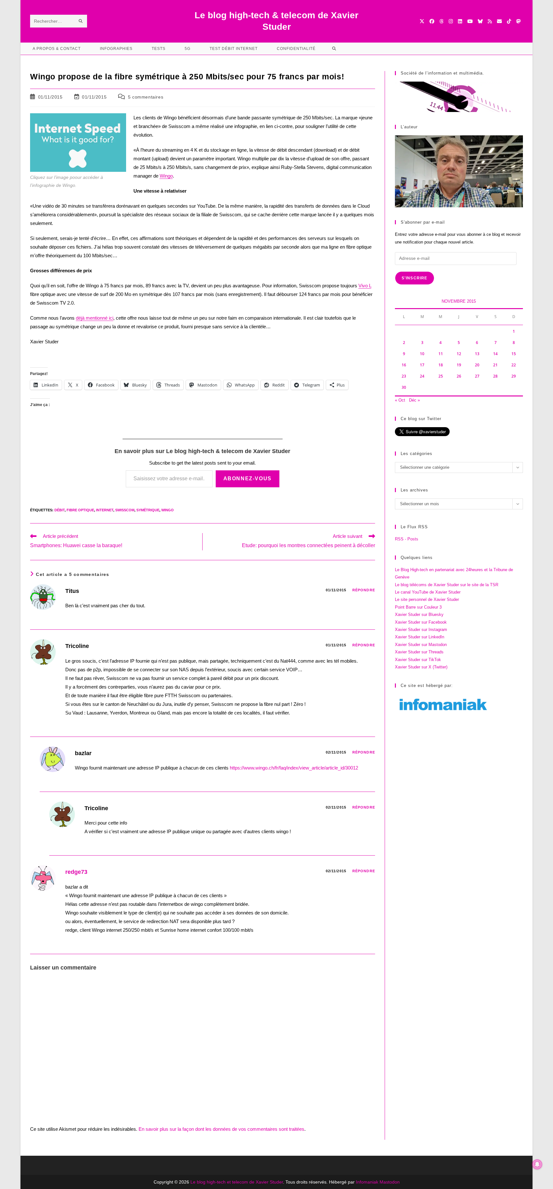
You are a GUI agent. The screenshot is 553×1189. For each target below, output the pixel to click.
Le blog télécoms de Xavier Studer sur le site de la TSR (446, 584)
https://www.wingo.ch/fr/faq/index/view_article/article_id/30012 (294, 767)
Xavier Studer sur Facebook (421, 622)
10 (422, 353)
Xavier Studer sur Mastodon (421, 644)
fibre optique (80, 510)
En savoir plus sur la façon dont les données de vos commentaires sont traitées (221, 1129)
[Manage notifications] (537, 1164)
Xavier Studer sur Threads (419, 652)
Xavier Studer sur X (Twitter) (421, 667)
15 (513, 353)
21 (495, 365)
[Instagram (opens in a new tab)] (450, 21)
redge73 (76, 872)
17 (422, 365)
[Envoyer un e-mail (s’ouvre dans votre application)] (499, 21)
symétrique (147, 510)
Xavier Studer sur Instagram (421, 629)
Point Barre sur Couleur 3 (418, 607)
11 (440, 353)
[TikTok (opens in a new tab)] (509, 21)
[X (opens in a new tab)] (422, 21)
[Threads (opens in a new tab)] (441, 21)
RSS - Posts (406, 539)
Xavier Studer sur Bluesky (419, 614)
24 (422, 376)
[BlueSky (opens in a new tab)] (480, 21)
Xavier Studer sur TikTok (418, 659)
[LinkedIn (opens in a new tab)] (460, 21)
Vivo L (364, 285)
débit (59, 510)
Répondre (363, 590)
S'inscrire (415, 278)
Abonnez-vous (247, 478)
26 (459, 376)
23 (404, 376)
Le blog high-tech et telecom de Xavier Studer (236, 1182)
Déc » (414, 400)
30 (404, 387)
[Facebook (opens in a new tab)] (432, 21)
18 (440, 365)
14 (495, 353)
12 (459, 353)
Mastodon (390, 1182)
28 (495, 376)
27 (477, 376)
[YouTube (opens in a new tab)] (470, 21)
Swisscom (124, 510)
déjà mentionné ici (94, 318)
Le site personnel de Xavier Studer (427, 599)
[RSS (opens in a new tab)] (489, 21)
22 (513, 365)
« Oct (400, 400)
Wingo (166, 176)
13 (477, 353)
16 (404, 365)
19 (459, 365)
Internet (104, 510)
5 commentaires (145, 97)
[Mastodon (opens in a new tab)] (518, 21)
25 (440, 376)
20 (477, 365)
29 (513, 376)
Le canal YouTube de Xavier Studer (428, 592)
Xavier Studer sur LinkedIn (419, 636)
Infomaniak (367, 1182)
